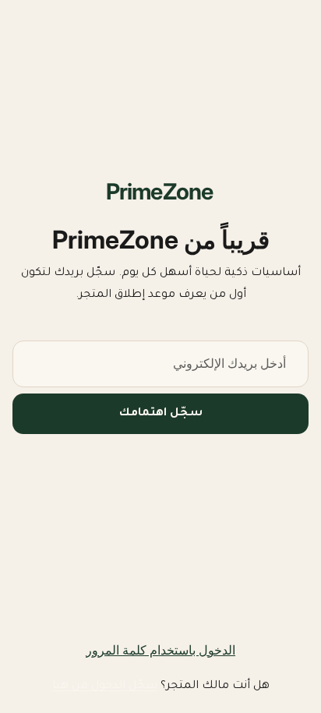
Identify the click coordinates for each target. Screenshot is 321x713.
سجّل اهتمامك (161, 414)
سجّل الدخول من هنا (104, 686)
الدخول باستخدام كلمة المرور (160, 650)
